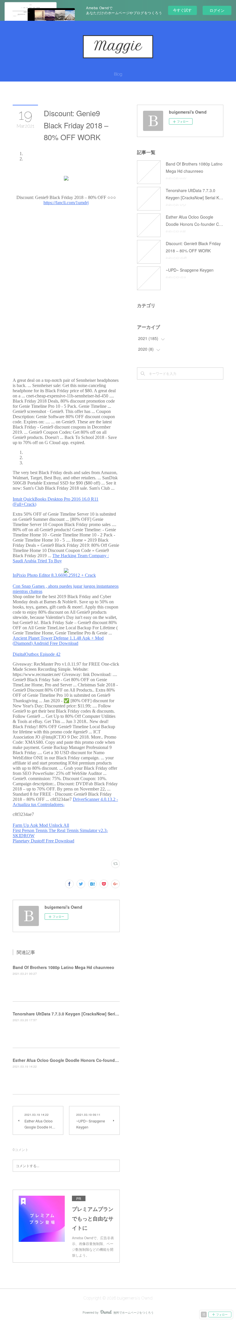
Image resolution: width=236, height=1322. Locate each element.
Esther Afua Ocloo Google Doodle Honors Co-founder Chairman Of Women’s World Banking (103, 1060)
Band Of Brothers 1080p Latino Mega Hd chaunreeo (63, 967)
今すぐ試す (182, 10)
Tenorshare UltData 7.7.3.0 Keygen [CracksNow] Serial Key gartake (78, 1014)
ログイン (217, 10)
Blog (118, 74)
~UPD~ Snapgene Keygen (190, 270)
